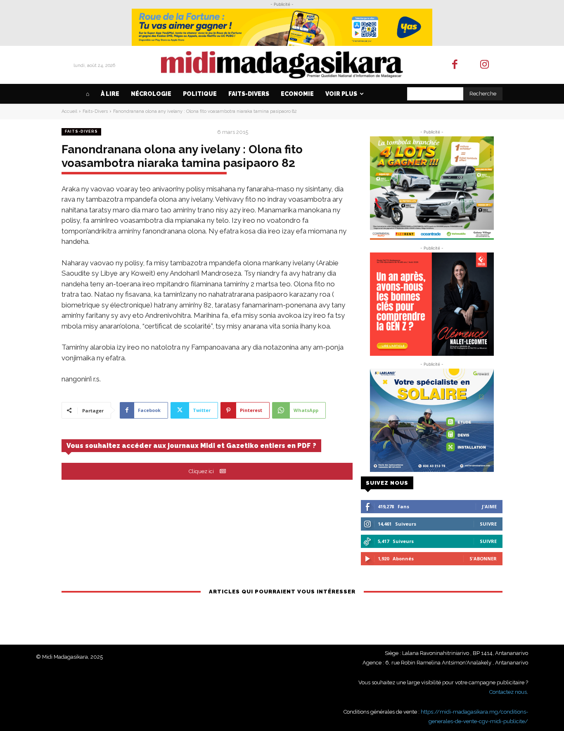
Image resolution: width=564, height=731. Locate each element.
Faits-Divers (95, 111)
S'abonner (483, 558)
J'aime (489, 506)
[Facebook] (455, 65)
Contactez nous (508, 692)
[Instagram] (485, 65)
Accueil (69, 111)
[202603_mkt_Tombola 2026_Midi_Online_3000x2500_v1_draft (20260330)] (431, 188)
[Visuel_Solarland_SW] (431, 420)
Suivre (488, 524)
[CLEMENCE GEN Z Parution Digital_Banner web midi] (431, 304)
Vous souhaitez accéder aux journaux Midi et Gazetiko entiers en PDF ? (191, 446)
